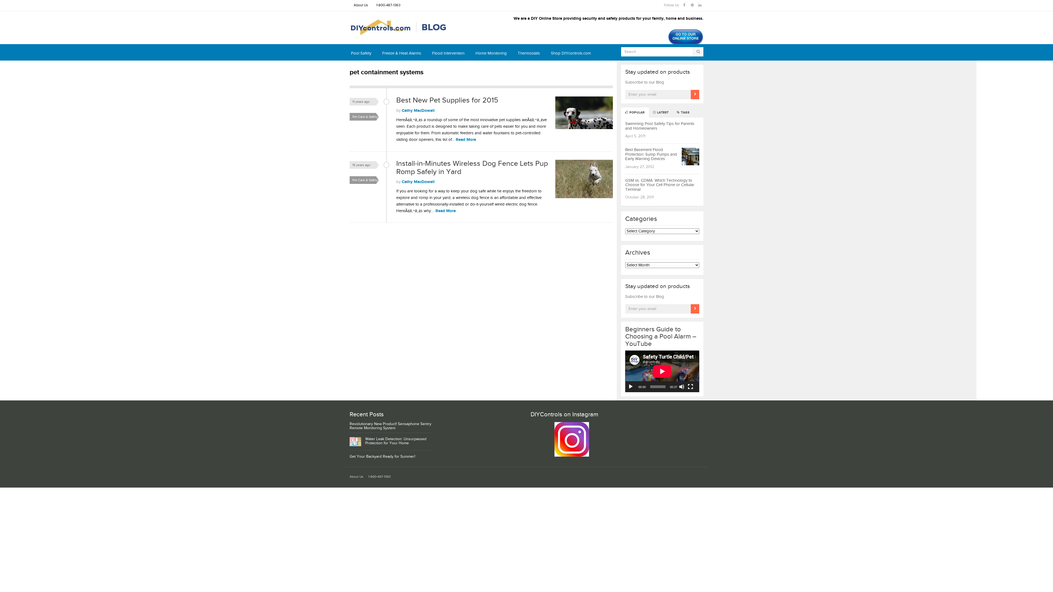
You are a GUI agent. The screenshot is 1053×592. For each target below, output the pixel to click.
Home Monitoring (491, 53)
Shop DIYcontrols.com (571, 53)
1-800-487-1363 (388, 5)
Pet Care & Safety (365, 117)
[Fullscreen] (690, 386)
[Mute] (681, 386)
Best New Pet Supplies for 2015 (447, 100)
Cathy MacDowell (418, 110)
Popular (637, 112)
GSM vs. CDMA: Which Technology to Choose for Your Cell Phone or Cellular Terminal (659, 185)
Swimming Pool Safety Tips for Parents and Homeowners (659, 126)
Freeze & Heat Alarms (401, 53)
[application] (662, 371)
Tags (684, 112)
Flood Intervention (448, 53)
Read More (466, 139)
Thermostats (529, 53)
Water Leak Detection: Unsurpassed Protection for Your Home (395, 441)
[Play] (630, 386)
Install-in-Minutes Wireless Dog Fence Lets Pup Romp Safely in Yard (472, 167)
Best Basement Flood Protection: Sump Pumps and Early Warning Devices (651, 154)
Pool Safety (361, 53)
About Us (361, 5)
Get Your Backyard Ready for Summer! (382, 456)
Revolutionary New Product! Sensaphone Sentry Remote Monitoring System (390, 426)
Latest (662, 112)
